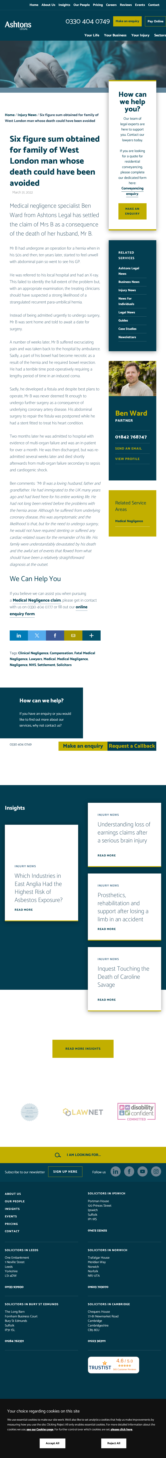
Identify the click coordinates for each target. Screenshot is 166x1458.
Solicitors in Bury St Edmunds (32, 1304)
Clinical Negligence (33, 653)
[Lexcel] (136, 1112)
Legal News (126, 312)
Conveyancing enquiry (132, 191)
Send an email (128, 448)
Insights (64, 5)
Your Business (115, 35)
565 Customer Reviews (124, 1369)
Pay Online (155, 21)
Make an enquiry (127, 21)
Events (140, 5)
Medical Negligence (72, 659)
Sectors (160, 35)
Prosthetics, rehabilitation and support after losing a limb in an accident (123, 907)
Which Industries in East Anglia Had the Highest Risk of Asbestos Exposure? (39, 888)
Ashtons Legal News (128, 271)
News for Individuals (126, 301)
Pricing (98, 5)
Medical (50, 659)
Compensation (61, 653)
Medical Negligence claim (37, 600)
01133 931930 (14, 1287)
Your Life (91, 35)
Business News (128, 282)
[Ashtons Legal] (18, 25)
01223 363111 (96, 1341)
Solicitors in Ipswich (107, 1193)
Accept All (52, 1443)
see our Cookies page (40, 1429)
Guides (123, 320)
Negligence (19, 665)
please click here (121, 1429)
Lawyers (35, 659)
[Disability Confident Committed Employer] (83, 1112)
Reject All (113, 1443)
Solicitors (64, 665)
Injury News (27, 115)
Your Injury (140, 35)
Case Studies (127, 329)
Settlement (46, 665)
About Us (48, 5)
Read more (24, 909)
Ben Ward (131, 413)
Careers (111, 5)
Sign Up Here (65, 1171)
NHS (32, 665)
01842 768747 (131, 437)
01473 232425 (97, 1230)
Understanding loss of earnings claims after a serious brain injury (124, 833)
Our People (81, 5)
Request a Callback (132, 746)
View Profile (127, 459)
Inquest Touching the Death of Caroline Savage (123, 977)
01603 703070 (98, 1287)
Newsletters (127, 337)
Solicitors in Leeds (21, 1250)
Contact (154, 5)
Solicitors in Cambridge (109, 1304)
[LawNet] (29, 1112)
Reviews (126, 5)
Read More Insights (83, 1048)
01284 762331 (14, 1341)
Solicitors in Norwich (108, 1250)
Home (34, 5)
